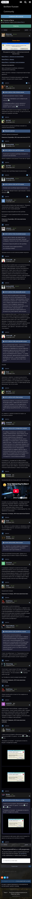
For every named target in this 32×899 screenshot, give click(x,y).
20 (29, 866)
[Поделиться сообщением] (29, 35)
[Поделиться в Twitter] (4, 877)
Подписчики (14, 866)
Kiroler (8, 794)
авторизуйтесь (23, 853)
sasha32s (9, 703)
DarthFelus (9, 601)
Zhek (7, 372)
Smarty (8, 537)
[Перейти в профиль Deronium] (3, 563)
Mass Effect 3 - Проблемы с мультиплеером (13, 62)
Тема (5, 892)
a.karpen (8, 228)
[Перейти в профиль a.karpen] (3, 229)
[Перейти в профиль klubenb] (3, 475)
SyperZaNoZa (10, 626)
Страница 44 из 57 (16, 30)
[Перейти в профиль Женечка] (3, 35)
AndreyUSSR (10, 144)
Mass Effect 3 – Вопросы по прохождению (13, 56)
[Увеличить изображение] (16, 46)
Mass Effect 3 (21, 22)
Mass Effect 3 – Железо (8, 59)
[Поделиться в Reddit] (2, 877)
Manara (8, 729)
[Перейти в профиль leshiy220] (3, 423)
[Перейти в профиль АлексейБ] (3, 260)
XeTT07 (8, 120)
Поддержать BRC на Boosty (16, 16)
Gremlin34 (9, 200)
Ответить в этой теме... (11, 860)
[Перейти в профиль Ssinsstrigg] (3, 664)
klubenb (8, 475)
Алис (7, 585)
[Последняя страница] (30, 30)
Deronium (9, 562)
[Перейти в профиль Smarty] (3, 537)
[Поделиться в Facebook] (7, 877)
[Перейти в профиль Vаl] (3, 87)
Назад (5, 30)
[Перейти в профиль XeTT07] (3, 121)
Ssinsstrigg (9, 664)
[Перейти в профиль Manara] (3, 730)
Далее (26, 30)
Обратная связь (15, 894)
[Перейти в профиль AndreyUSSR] (3, 145)
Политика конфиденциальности (18, 892)
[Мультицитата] (3, 83)
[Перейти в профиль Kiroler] (3, 795)
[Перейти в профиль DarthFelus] (3, 601)
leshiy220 (9, 422)
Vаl (7, 86)
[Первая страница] (2, 30)
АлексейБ (9, 259)
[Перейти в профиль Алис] (3, 586)
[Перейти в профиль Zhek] (3, 372)
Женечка (7, 22)
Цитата (7, 83)
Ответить (16, 26)
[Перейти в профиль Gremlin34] (3, 201)
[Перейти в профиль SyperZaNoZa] (3, 626)
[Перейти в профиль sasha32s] (3, 704)
